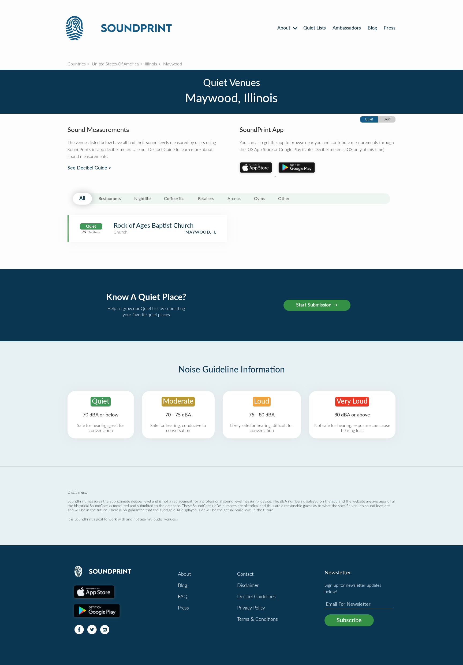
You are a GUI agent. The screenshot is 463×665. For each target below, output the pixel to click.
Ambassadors (347, 28)
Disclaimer (248, 585)
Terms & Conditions (257, 619)
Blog (372, 28)
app (334, 501)
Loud (387, 119)
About (284, 28)
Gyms (259, 199)
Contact (245, 574)
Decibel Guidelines (256, 596)
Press (389, 28)
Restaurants (110, 199)
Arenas (234, 199)
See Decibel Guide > (89, 168)
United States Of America (115, 64)
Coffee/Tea (174, 199)
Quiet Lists (314, 28)
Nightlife (142, 199)
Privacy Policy (251, 608)
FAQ (182, 596)
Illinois (151, 64)
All (82, 198)
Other (283, 199)
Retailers (206, 199)
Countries (77, 64)
